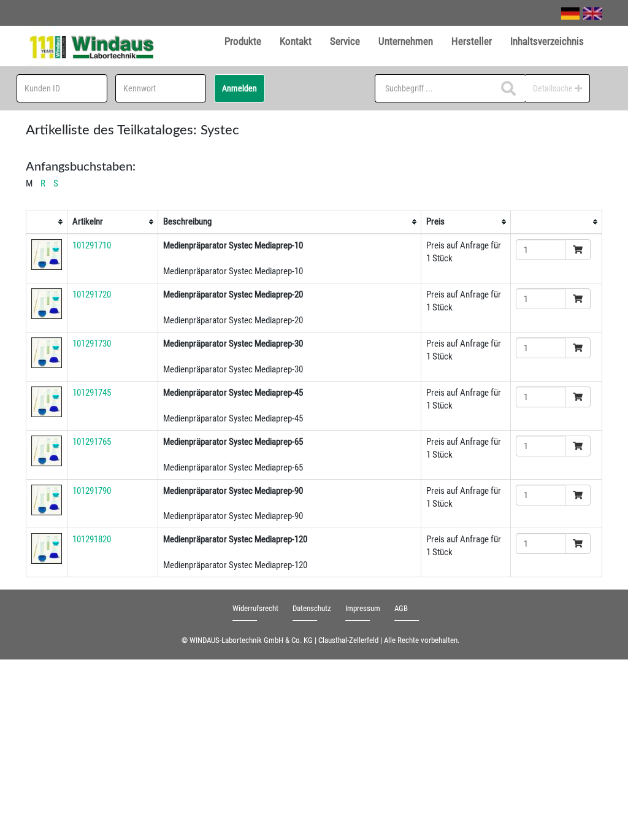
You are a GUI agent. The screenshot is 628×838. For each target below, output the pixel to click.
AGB (401, 608)
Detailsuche (554, 88)
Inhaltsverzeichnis (547, 41)
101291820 (91, 539)
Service (345, 41)
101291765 (91, 441)
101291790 (91, 490)
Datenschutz (312, 608)
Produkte (242, 41)
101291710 (91, 245)
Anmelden (239, 88)
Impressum (362, 608)
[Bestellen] (578, 249)
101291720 (91, 294)
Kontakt (296, 41)
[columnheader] (46, 222)
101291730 (91, 343)
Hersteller (471, 41)
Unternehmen (405, 41)
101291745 (91, 392)
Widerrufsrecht (255, 608)
